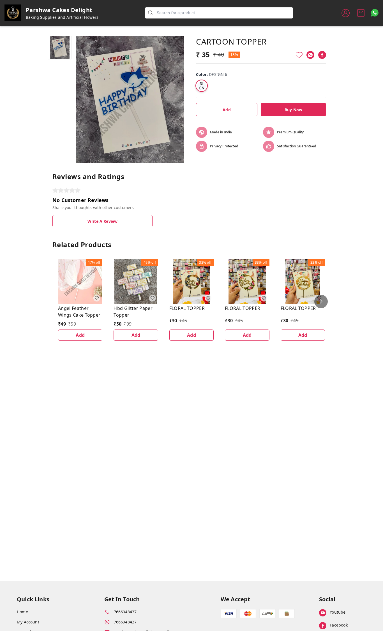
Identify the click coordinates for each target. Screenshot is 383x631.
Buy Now (293, 109)
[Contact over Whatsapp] (375, 13)
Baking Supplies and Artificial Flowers (62, 17)
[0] (360, 13)
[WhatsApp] (310, 55)
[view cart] (360, 13)
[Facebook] (322, 55)
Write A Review (102, 221)
